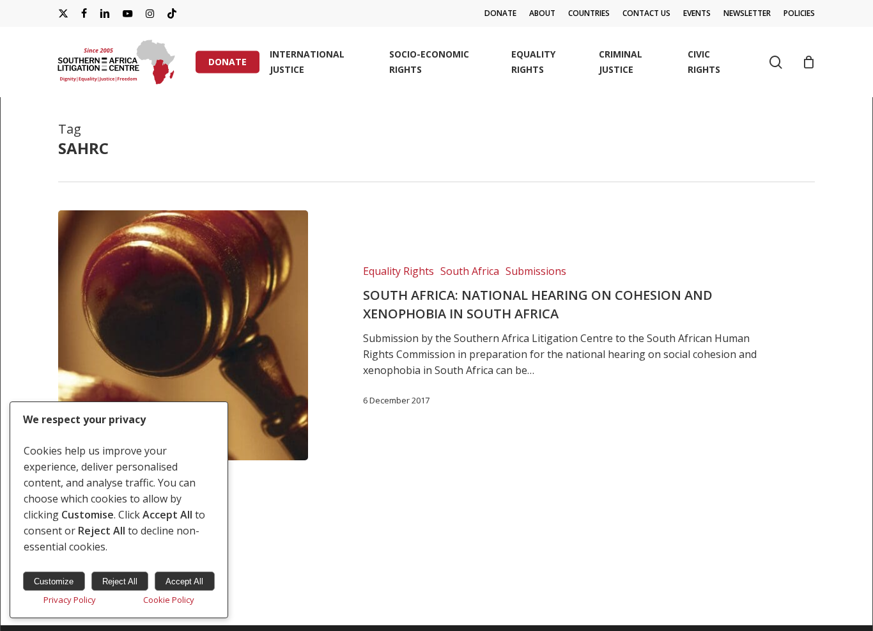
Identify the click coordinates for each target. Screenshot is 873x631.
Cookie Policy (168, 599)
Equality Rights (398, 271)
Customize (53, 581)
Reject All (119, 581)
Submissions (536, 271)
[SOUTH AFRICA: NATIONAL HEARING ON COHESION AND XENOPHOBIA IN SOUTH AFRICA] (183, 335)
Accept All (184, 581)
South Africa (469, 271)
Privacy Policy (69, 599)
